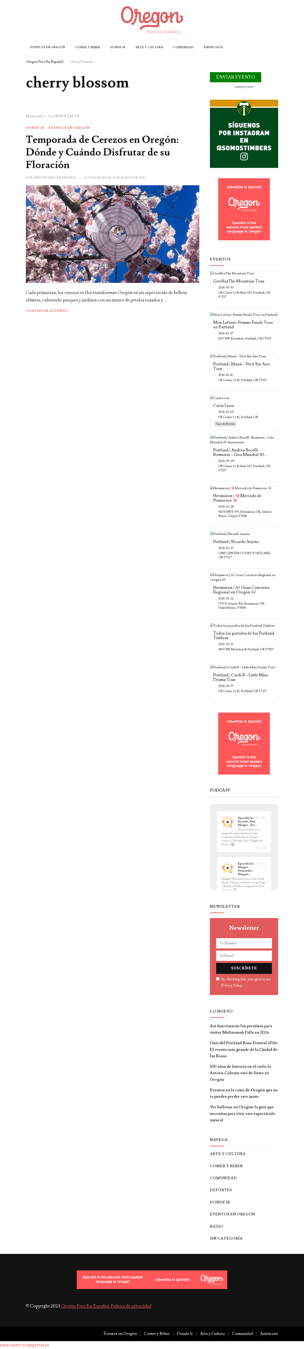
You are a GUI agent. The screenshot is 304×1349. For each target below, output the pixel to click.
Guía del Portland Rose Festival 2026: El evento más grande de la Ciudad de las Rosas (244, 1049)
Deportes (221, 1190)
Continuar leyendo (47, 311)
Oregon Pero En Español (55, 178)
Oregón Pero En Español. (85, 1306)
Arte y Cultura (149, 47)
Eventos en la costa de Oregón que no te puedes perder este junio (244, 1093)
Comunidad (183, 47)
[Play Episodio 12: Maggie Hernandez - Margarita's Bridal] (227, 868)
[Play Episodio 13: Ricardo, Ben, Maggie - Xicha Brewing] (227, 822)
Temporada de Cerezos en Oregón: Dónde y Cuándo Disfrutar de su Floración (102, 152)
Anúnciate (213, 47)
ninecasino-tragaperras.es (24, 1345)
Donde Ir (118, 47)
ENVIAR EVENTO (235, 77)
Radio (216, 1226)
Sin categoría (226, 1238)
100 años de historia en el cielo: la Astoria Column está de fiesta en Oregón (240, 1073)
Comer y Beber (87, 47)
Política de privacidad (131, 1306)
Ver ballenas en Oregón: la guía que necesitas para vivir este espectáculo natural (242, 1113)
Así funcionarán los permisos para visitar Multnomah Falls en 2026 (241, 1029)
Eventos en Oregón (47, 47)
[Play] (227, 822)
